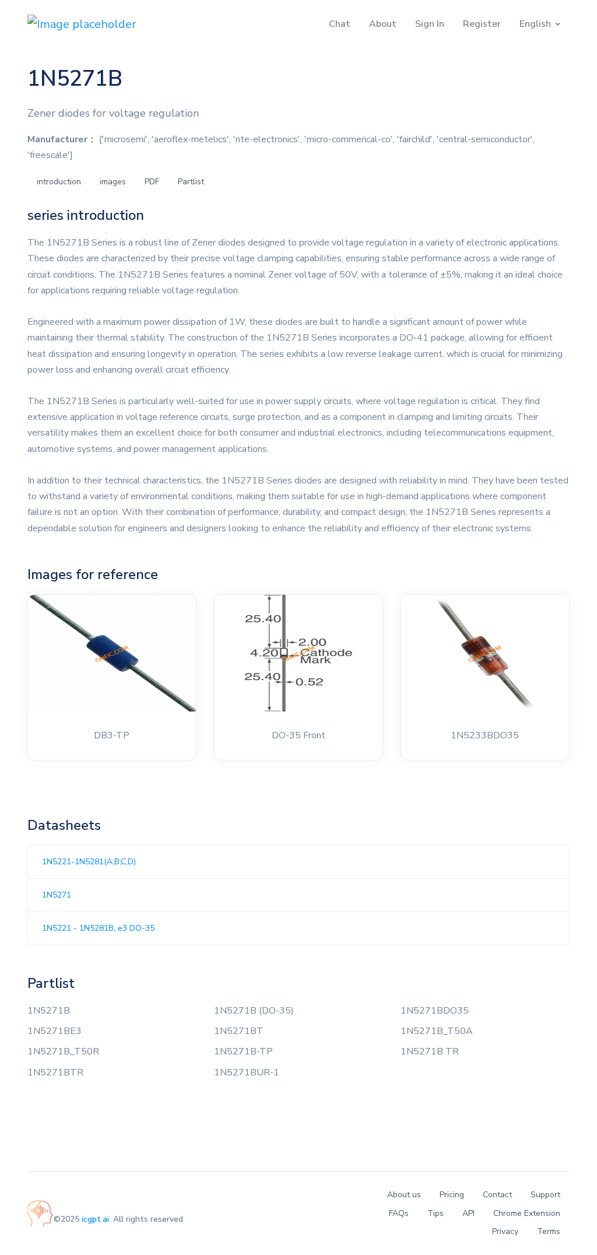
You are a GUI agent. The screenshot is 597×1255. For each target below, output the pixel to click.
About (382, 23)
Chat (339, 23)
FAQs (399, 1213)
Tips (435, 1213)
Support (545, 1194)
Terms (548, 1231)
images (113, 181)
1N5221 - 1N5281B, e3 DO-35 (98, 928)
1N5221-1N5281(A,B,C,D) (89, 861)
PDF (152, 181)
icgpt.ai (95, 1219)
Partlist (191, 181)
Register (482, 23)
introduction (59, 181)
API (468, 1213)
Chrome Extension (526, 1213)
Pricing (452, 1194)
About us (404, 1194)
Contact (497, 1194)
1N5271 (56, 894)
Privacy (505, 1231)
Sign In (429, 23)
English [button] (535, 23)
